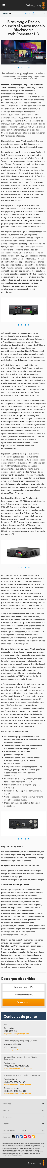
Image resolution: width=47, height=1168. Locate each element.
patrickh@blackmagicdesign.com (18, 1068)
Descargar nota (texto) (23, 994)
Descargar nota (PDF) (23, 987)
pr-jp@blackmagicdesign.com (16, 1033)
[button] (18, 68)
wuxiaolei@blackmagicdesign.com (18, 1050)
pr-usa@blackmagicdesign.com (17, 1084)
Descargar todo (23, 1002)
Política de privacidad (16, 1155)
